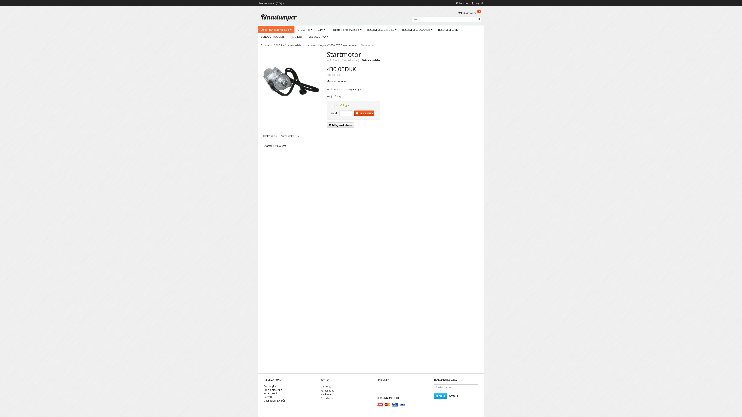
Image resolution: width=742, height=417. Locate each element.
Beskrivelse (270, 136)
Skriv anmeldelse (371, 60)
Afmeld (453, 396)
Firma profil (270, 393)
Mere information (337, 81)
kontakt (268, 396)
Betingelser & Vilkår (274, 400)
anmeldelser (350, 60)
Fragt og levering (273, 389)
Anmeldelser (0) (290, 136)
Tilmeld (440, 396)
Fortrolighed (270, 386)
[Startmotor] (291, 81)
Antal (334, 113)
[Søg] (479, 19)
